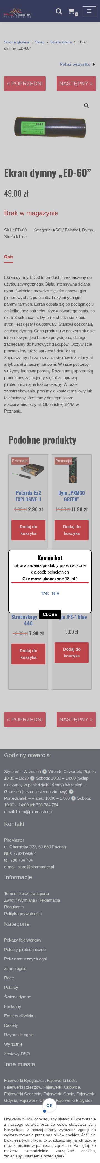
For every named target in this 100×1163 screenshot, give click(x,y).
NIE (55, 593)
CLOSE (50, 614)
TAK (45, 593)
